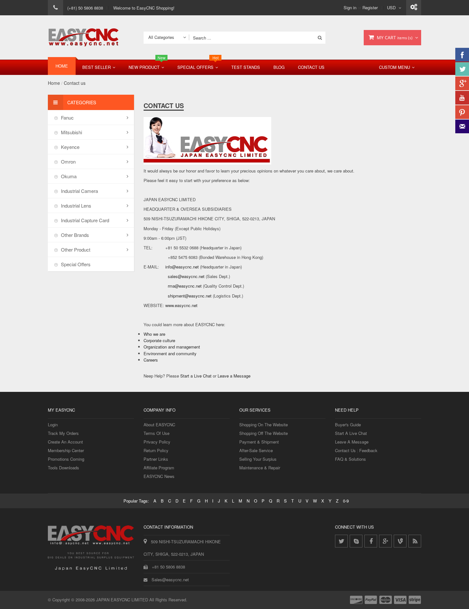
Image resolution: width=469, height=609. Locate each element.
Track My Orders (63, 433)
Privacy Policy (157, 442)
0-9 (346, 501)
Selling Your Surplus (258, 459)
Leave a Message (234, 376)
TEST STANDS (245, 67)
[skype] (356, 541)
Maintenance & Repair (259, 468)
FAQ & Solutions (350, 459)
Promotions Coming (66, 459)
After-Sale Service (256, 450)
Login (53, 425)
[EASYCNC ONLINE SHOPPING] (83, 37)
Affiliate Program (159, 468)
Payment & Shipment (259, 442)
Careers (151, 360)
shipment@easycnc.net (190, 296)
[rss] (414, 541)
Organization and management (172, 347)
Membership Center (66, 450)
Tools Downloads (63, 468)
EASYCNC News (159, 476)
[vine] (400, 541)
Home (54, 83)
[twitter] (341, 541)
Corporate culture (159, 340)
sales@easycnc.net (186, 276)
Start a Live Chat (196, 376)
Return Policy (156, 450)
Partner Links (156, 459)
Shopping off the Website (263, 433)
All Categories (161, 37)
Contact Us (311, 67)
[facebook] (370, 541)
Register (370, 7)
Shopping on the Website (263, 425)
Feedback (368, 450)
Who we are (154, 334)
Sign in (350, 7)
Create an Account (65, 442)
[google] (385, 541)
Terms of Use (156, 433)
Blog (279, 67)
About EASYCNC (159, 425)
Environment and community (170, 353)
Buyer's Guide (348, 425)
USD (391, 7)
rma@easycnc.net (185, 286)
